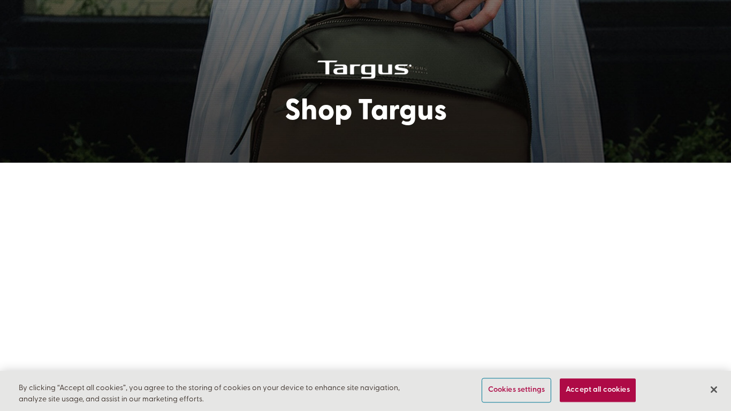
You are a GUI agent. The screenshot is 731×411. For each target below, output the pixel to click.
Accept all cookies (598, 390)
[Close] (714, 389)
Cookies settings (516, 390)
